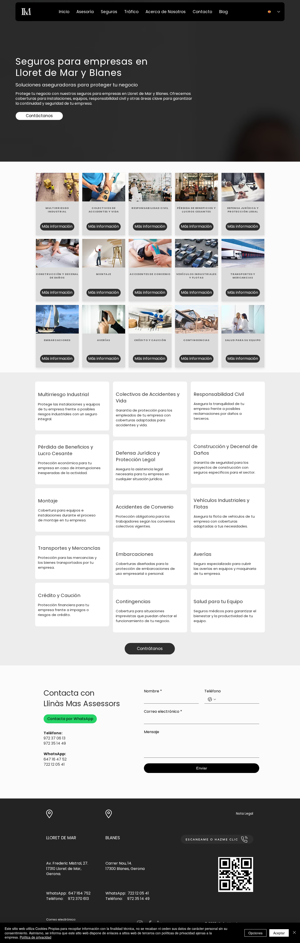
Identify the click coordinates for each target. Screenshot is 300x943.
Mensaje (151, 732)
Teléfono (212, 691)
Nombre (153, 691)
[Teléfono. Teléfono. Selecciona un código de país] (212, 699)
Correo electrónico (163, 711)
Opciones (255, 933)
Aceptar (279, 933)
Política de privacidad (35, 937)
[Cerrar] (294, 932)
